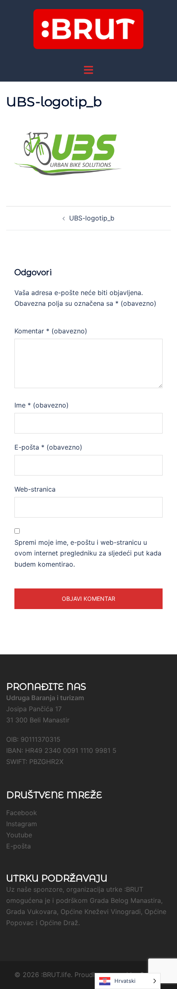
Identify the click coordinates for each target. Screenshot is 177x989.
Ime (41, 405)
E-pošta (48, 447)
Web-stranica (35, 489)
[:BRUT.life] (88, 31)
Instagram (21, 824)
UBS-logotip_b (91, 218)
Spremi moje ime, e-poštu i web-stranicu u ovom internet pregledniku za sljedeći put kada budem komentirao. (87, 553)
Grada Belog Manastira (125, 900)
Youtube (19, 835)
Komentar (50, 331)
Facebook (21, 813)
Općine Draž (59, 923)
